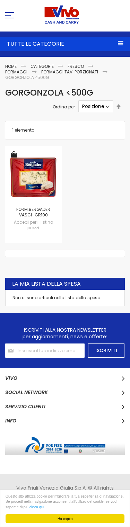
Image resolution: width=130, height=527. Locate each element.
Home (11, 66)
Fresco (76, 66)
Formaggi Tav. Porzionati (70, 72)
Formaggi (16, 72)
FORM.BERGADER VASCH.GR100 (33, 212)
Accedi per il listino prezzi (33, 225)
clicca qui (36, 506)
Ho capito (65, 518)
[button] (13, 155)
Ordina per (64, 106)
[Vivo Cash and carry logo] (65, 14)
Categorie (43, 66)
